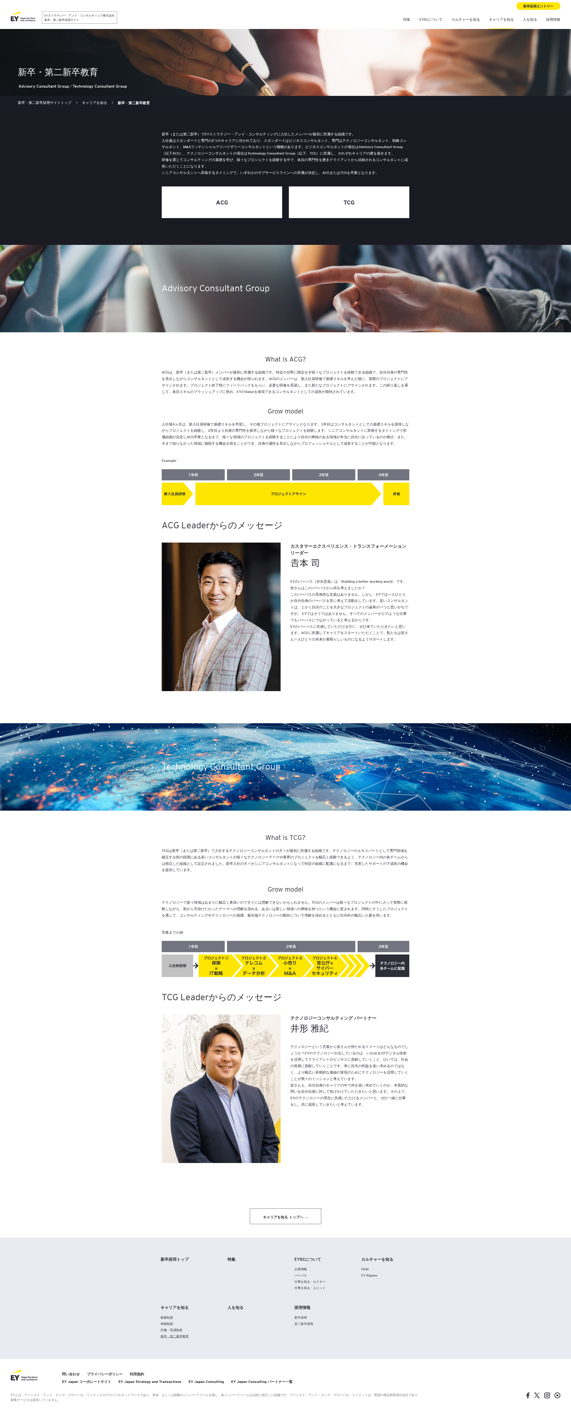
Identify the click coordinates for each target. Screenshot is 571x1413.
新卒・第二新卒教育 (175, 1336)
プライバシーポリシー (105, 1374)
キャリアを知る (501, 19)
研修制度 (167, 1324)
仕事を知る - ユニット (309, 1288)
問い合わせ (71, 1374)
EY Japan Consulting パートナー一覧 (262, 1382)
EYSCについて (431, 19)
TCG (349, 202)
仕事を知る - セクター (309, 1281)
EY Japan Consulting (206, 1382)
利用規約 (137, 1374)
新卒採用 (300, 1317)
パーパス (300, 1275)
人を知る (530, 19)
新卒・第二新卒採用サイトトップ (44, 102)
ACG (222, 202)
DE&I (365, 1269)
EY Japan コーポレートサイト (86, 1382)
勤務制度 (167, 1317)
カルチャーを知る (465, 19)
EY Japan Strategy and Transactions (149, 1382)
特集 (406, 19)
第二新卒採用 (303, 1324)
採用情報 (553, 19)
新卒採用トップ (175, 1259)
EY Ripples (369, 1275)
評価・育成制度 (171, 1330)
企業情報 (300, 1269)
